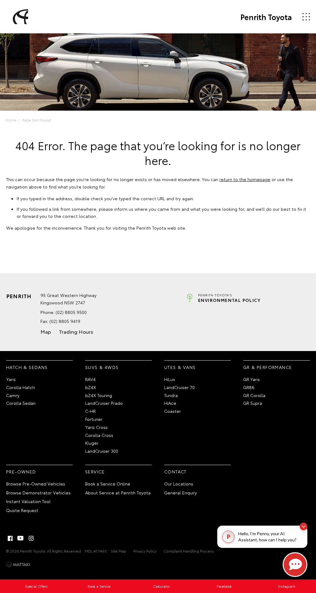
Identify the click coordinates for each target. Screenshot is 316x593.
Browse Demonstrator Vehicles (38, 492)
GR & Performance (267, 367)
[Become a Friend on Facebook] (10, 538)
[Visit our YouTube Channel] (20, 538)
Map (45, 331)
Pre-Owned (21, 471)
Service (95, 471)
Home (11, 119)
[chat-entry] (295, 564)
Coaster (172, 411)
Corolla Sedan (20, 403)
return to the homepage (244, 179)
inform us (123, 209)
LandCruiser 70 (179, 387)
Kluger (91, 443)
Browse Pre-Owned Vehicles (35, 484)
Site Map (118, 550)
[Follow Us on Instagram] (31, 538)
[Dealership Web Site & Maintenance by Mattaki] (18, 564)
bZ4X (90, 387)
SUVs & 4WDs (101, 367)
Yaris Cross (96, 427)
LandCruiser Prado (104, 403)
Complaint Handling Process (189, 550)
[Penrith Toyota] (19, 16)
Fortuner (93, 419)
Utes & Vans (180, 367)
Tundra (171, 395)
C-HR (90, 411)
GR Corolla (254, 395)
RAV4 (90, 379)
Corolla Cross (99, 435)
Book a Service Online (107, 484)
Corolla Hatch (20, 387)
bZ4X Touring (98, 395)
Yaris (11, 379)
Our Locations (178, 484)
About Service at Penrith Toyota (118, 492)
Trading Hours (76, 331)
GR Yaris (251, 379)
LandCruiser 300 (101, 451)
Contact (175, 471)
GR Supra (252, 403)
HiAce (170, 403)
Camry (12, 395)
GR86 (249, 387)
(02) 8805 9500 (71, 312)
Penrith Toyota (266, 16)
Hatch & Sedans (27, 367)
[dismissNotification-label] (303, 526)
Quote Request (22, 510)
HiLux (169, 379)
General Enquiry (180, 492)
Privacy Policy (144, 550)
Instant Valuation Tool (28, 501)
